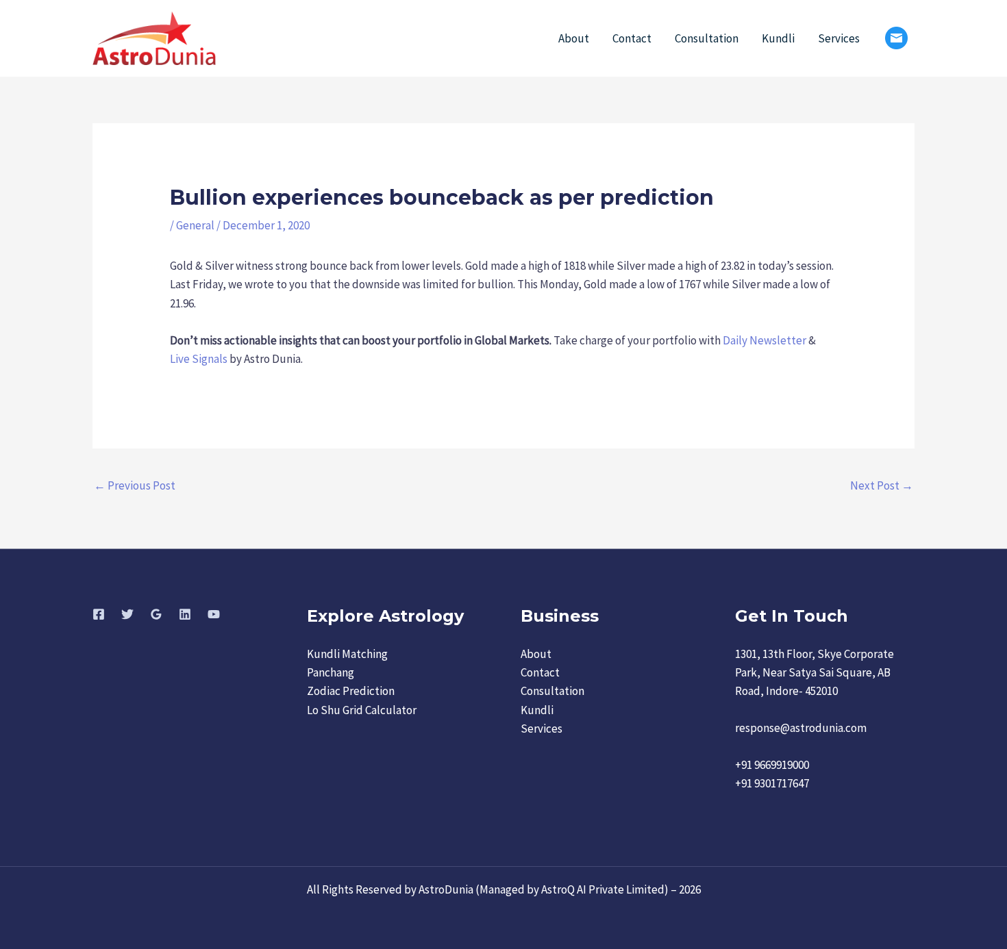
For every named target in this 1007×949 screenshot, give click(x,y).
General (195, 225)
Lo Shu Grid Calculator (362, 710)
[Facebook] (98, 614)
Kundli (778, 38)
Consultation (706, 38)
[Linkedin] (185, 614)
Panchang (330, 672)
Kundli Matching (347, 653)
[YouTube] (214, 614)
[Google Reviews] (156, 614)
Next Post (881, 485)
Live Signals (198, 358)
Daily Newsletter (764, 340)
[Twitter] (127, 614)
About (573, 38)
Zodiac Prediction (351, 690)
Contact (631, 38)
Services (839, 38)
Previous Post (134, 485)
